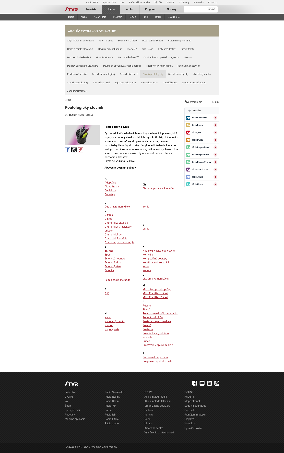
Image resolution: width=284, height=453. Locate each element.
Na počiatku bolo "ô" (128, 57)
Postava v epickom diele (157, 321)
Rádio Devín (112, 401)
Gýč (107, 293)
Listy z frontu (187, 49)
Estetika (109, 270)
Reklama (189, 396)
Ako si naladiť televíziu (157, 401)
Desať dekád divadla (152, 40)
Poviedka (148, 329)
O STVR (149, 392)
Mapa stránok (192, 401)
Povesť (147, 325)
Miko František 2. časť (155, 297)
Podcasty (70, 414)
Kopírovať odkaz (80, 149)
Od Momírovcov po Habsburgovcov (161, 57)
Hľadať (211, 9)
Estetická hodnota (115, 258)
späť (68, 99)
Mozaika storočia (104, 57)
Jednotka (70, 392)
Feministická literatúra (117, 280)
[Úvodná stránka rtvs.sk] (71, 9)
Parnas (188, 57)
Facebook (67, 149)
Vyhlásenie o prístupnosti (159, 432)
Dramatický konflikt (116, 238)
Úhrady (148, 423)
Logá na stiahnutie (195, 405)
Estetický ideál (113, 262)
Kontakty (213, 2)
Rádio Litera (112, 419)
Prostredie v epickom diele (158, 345)
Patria (108, 410)
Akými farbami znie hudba (80, 40)
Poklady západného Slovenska (82, 65)
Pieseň (146, 309)
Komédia (148, 254)
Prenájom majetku (195, 414)
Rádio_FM (110, 405)
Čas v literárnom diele (117, 206)
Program (117, 17)
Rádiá (71, 17)
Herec (108, 317)
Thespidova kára (149, 82)
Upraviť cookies (193, 428)
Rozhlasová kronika (77, 74)
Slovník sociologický (178, 74)
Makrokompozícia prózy (157, 289)
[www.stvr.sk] (71, 383)
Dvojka (69, 396)
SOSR (146, 17)
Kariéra (148, 414)
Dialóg (108, 218)
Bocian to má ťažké (127, 40)
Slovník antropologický (103, 74)
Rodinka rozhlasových (189, 65)
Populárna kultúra (153, 317)
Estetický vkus (113, 266)
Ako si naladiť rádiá (155, 396)
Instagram (74, 149)
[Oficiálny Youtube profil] (202, 383)
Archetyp (110, 194)
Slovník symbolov (202, 74)
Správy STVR (109, 2)
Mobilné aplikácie (75, 419)
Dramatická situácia (116, 222)
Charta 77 (132, 49)
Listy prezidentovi (167, 49)
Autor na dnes (106, 40)
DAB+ (158, 17)
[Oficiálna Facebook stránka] (194, 383)
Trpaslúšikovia (170, 82)
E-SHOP (170, 2)
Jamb (146, 228)
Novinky (171, 9)
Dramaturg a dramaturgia (119, 242)
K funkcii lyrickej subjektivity (159, 250)
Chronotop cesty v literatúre (158, 188)
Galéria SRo (174, 17)
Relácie (132, 17)
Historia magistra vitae (179, 40)
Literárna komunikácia (156, 278)
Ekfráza (109, 250)
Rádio (111, 9)
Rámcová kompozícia (155, 357)
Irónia (146, 206)
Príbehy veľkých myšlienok (159, 65)
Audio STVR (92, 2)
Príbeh (146, 341)
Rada (147, 419)
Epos (107, 254)
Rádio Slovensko (114, 392)
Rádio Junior (112, 423)
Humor (109, 325)
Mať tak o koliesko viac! (79, 57)
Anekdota (110, 190)
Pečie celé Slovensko (139, 2)
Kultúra (147, 270)
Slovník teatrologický (77, 82)
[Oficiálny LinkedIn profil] (209, 383)
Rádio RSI (110, 414)
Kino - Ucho (147, 49)
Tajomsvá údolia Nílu (125, 82)
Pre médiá (198, 2)
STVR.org (184, 2)
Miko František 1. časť (155, 293)
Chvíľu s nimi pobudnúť (110, 49)
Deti (122, 2)
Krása (146, 266)
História (149, 410)
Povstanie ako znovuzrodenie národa (122, 65)
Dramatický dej (113, 234)
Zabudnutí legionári (77, 91)
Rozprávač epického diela (157, 361)
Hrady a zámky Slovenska (80, 49)
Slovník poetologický (153, 74)
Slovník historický (129, 74)
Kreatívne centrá (153, 428)
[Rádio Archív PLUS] (92, 30)
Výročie (158, 2)
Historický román (114, 321)
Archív (84, 17)
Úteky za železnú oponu (194, 82)
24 (66, 401)
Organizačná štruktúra (157, 405)
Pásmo (147, 305)
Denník (109, 214)
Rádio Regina (112, 396)
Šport (68, 405)
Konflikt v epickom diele (156, 262)
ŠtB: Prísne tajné (101, 82)
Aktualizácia (112, 186)
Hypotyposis (112, 329)
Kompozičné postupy (155, 258)
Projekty (189, 419)
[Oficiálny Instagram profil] (217, 383)
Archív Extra (100, 17)
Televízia (91, 9)
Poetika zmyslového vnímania (160, 313)
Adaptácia (111, 182)
